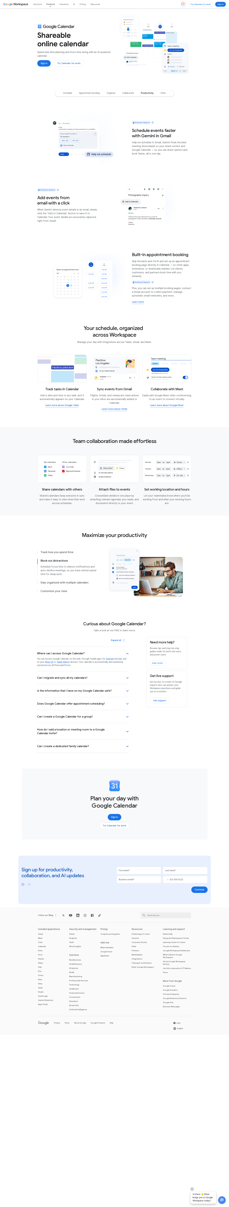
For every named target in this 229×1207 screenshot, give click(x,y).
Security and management (82, 929)
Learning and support (174, 929)
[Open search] (183, 4)
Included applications (49, 929)
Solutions (37, 4)
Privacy (57, 1023)
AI (74, 4)
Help (111, 1023)
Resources (95, 4)
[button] (222, 1200)
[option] (67, 93)
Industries (64, 4)
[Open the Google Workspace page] (16, 4)
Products (51, 4)
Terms (67, 1023)
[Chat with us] (222, 1200)
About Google (80, 1023)
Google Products (98, 1023)
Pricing (83, 4)
